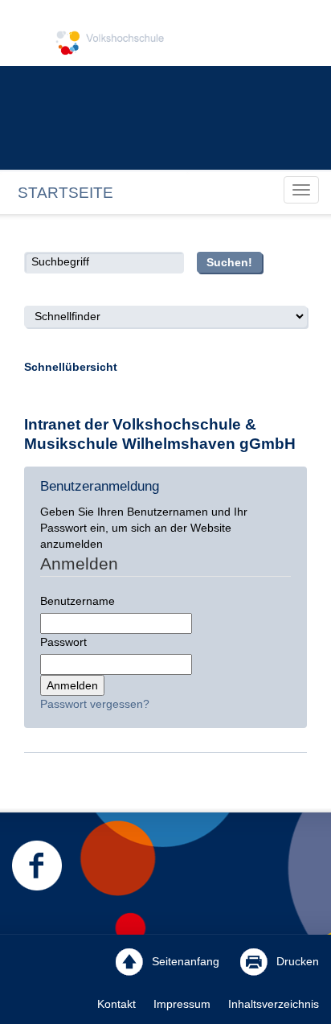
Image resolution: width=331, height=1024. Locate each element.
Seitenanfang (184, 961)
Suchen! (229, 262)
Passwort (63, 641)
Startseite (65, 192)
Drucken (296, 961)
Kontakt (116, 1003)
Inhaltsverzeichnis (273, 1003)
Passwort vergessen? (94, 703)
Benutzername (77, 600)
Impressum (181, 1003)
